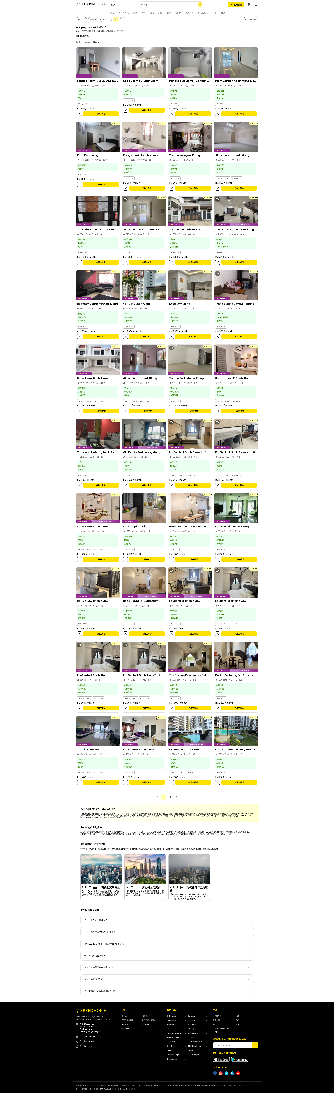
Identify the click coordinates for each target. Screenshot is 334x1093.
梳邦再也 (189, 12)
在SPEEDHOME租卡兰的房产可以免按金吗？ (105, 943)
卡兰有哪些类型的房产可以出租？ (100, 931)
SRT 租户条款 (116, 1089)
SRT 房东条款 (105, 1089)
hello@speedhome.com (90, 1036)
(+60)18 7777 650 (87, 1046)
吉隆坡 (111, 12)
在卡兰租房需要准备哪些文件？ (99, 967)
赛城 (135, 12)
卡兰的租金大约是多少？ (95, 920)
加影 (169, 12)
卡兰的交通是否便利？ (94, 955)
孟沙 (160, 12)
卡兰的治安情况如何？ (94, 979)
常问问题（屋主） (128, 1020)
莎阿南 (178, 12)
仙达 (223, 12)
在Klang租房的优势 (91, 827)
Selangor (87, 42)
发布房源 (238, 4)
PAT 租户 (134, 1089)
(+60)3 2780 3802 (87, 1041)
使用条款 (95, 1089)
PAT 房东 (126, 1089)
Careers (145, 1024)
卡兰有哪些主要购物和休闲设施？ (100, 991)
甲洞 (215, 12)
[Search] (200, 4)
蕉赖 (152, 12)
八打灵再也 (123, 12)
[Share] (79, 113)
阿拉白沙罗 (203, 12)
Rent (78, 42)
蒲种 (143, 12)
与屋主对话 (101, 113)
